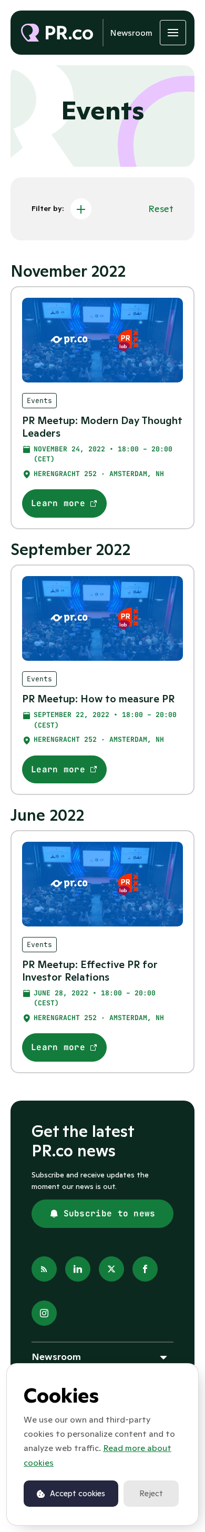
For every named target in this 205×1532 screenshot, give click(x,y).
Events (39, 400)
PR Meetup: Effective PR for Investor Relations (90, 970)
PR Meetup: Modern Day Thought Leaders (102, 426)
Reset (160, 209)
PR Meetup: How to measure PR (98, 698)
